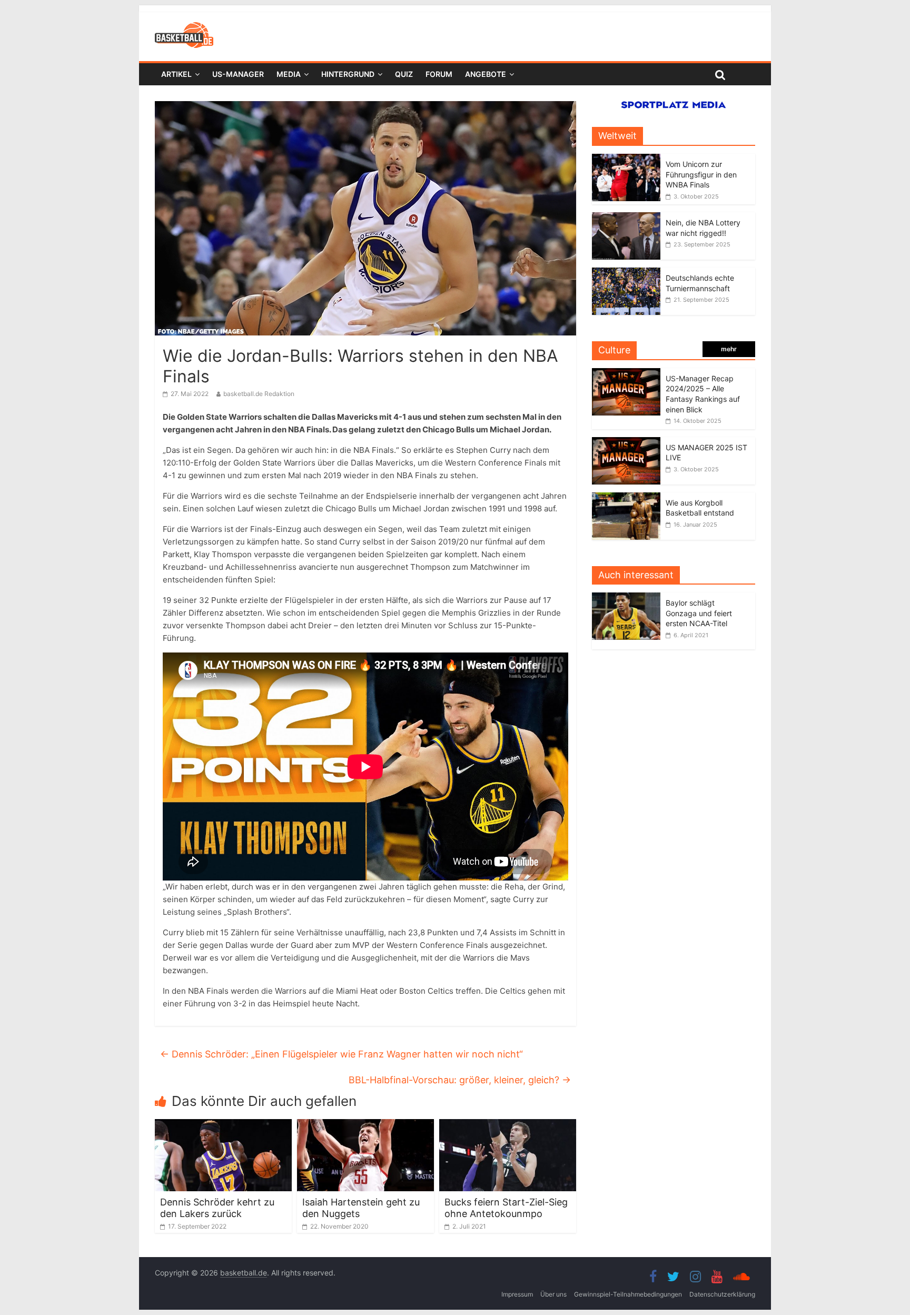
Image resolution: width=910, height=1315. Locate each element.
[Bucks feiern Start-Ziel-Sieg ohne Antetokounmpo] (507, 1125)
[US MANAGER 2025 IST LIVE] (626, 442)
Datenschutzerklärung (722, 1294)
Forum (439, 74)
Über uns (553, 1294)
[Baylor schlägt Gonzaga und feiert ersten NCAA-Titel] (629, 598)
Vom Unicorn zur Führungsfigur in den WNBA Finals (701, 174)
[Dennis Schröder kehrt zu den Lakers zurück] (223, 1125)
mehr (729, 349)
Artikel (176, 74)
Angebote (485, 74)
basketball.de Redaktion (258, 394)
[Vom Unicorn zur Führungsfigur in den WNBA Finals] (626, 159)
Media (288, 74)
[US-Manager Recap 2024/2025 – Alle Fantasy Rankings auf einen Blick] (626, 373)
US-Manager (238, 74)
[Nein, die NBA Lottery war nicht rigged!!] (626, 217)
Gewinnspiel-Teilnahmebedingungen (628, 1294)
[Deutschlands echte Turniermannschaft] (626, 273)
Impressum (517, 1294)
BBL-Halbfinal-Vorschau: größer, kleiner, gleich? (460, 1079)
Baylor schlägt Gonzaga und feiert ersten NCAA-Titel (699, 613)
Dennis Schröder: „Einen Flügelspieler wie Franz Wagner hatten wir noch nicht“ (341, 1054)
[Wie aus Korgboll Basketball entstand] (626, 497)
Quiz (404, 74)
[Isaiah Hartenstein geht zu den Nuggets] (365, 1125)
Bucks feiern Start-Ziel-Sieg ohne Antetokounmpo (506, 1208)
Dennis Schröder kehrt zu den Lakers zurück (217, 1208)
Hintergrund (347, 74)
